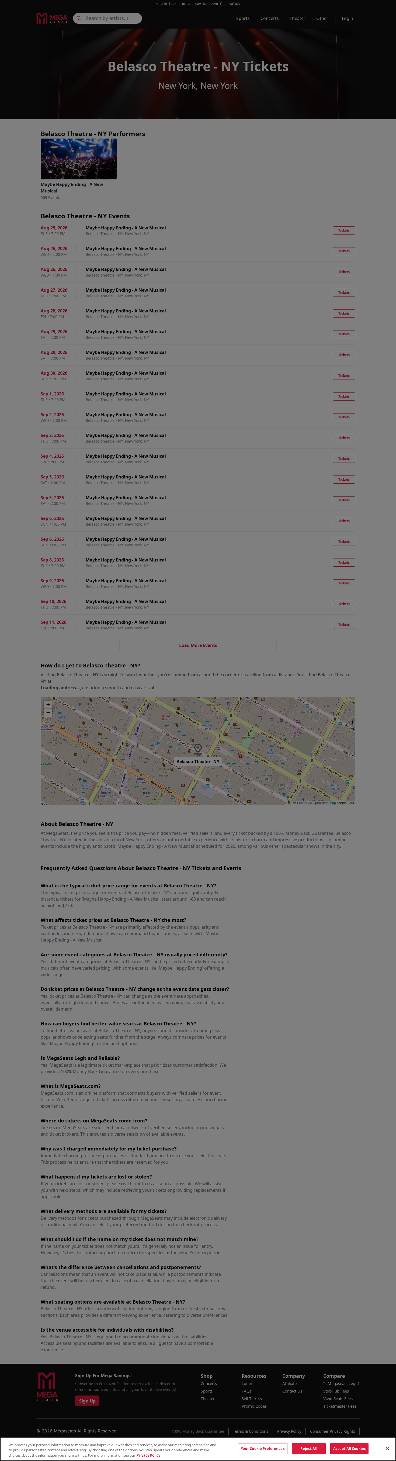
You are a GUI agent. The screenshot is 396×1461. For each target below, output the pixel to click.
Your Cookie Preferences (262, 1448)
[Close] (387, 1448)
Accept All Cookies (349, 1448)
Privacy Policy (148, 1455)
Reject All (308, 1448)
